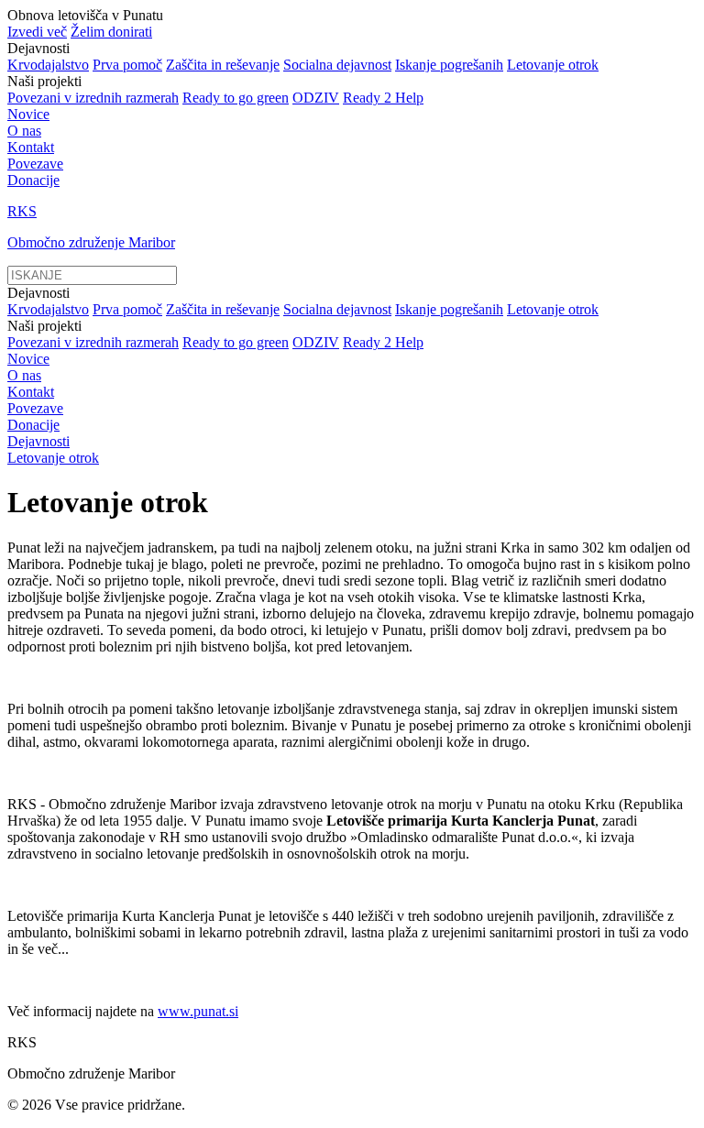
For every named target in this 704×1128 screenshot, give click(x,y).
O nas (24, 130)
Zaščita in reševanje (223, 64)
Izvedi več (37, 31)
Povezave (35, 163)
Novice (28, 114)
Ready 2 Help (383, 97)
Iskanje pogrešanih (449, 64)
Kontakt (30, 147)
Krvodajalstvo (48, 64)
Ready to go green (235, 97)
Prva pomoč (127, 64)
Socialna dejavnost (337, 64)
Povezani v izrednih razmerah (93, 97)
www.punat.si (198, 1011)
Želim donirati (111, 31)
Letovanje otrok (553, 64)
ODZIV (315, 97)
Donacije (33, 180)
